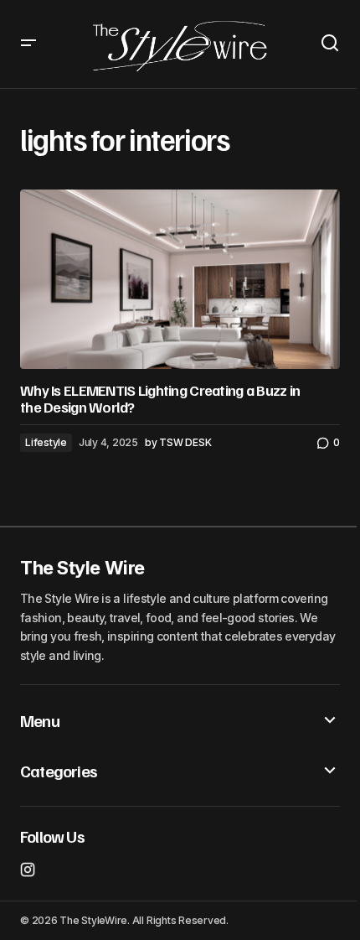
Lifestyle (46, 442)
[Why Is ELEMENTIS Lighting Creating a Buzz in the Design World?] (180, 280)
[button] (28, 44)
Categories (58, 770)
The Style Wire (82, 568)
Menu (39, 720)
